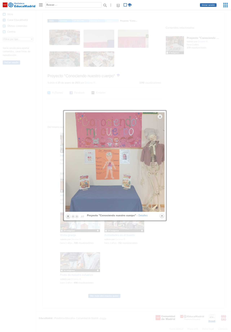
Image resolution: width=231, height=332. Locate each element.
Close (162, 216)
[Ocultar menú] (41, 5)
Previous (73, 216)
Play (68, 216)
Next (77, 216)
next (140, 162)
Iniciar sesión (208, 5)
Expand (160, 116)
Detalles (143, 215)
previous (89, 162)
